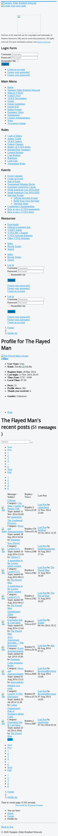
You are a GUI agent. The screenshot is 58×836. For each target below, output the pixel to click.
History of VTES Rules (18, 147)
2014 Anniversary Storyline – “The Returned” (15, 641)
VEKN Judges (14, 141)
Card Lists (12, 160)
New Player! (13, 543)
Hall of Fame (13, 181)
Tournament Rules (16, 163)
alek (52, 645)
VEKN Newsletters (17, 98)
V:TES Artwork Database (20, 235)
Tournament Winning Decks (21, 184)
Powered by (21, 805)
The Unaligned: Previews (15, 521)
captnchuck (16, 517)
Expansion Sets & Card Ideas (14, 621)
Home (10, 87)
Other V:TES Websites (18, 238)
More (10, 739)
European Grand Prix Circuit (21, 187)
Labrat (14, 705)
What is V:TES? (15, 93)
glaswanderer (17, 682)
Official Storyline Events (26, 198)
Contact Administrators (18, 117)
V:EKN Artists (14, 230)
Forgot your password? (18, 75)
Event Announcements (15, 649)
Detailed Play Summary (19, 149)
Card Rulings (13, 155)
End (9, 472)
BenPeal (42, 530)
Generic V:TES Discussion (15, 695)
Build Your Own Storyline (26, 201)
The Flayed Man (46, 568)
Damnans (15, 539)
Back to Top (7, 827)
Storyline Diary (21, 203)
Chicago (11, 500)
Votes (10, 120)
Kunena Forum (35, 805)
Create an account (16, 69)
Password (6, 57)
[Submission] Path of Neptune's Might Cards (15, 712)
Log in (5, 64)
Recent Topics (14, 246)
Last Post (42, 504)
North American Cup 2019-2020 (23, 189)
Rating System (14, 109)
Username (6, 54)
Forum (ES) (13, 106)
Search (10, 249)
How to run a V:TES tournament (23, 209)
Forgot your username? (18, 72)
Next (9, 469)
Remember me (18, 274)
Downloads (13, 224)
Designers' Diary (15, 112)
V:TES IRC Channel (17, 232)
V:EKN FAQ (14, 95)
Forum (10, 101)
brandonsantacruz (46, 548)
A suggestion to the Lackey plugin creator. (15, 563)
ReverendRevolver (47, 671)
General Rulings (15, 152)
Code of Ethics (14, 136)
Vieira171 (15, 557)
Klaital (41, 622)
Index (10, 243)
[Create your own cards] (13, 5)
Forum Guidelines (16, 104)
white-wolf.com (43, 42)
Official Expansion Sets (18, 227)
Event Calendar (15, 176)
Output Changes (15, 144)
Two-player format (16, 123)
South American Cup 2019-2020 (23, 192)
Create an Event (15, 178)
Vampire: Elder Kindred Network (23, 90)
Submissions (13, 115)
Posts (10, 412)
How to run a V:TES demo (20, 212)
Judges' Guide (14, 138)
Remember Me (8, 61)
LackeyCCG (13, 548)
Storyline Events (15, 195)
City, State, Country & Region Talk (15, 506)
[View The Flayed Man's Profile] (14, 356)
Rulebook (12, 158)
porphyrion (43, 722)
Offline (4, 358)
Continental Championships (20, 206)
